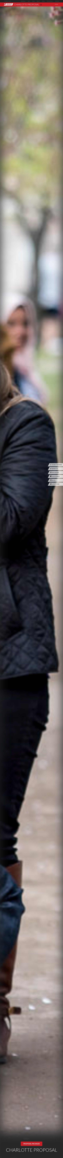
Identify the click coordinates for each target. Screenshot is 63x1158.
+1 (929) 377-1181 (7, 1)
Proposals (23, 1)
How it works (57, 465)
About (38, 1)
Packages (55, 472)
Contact (57, 1)
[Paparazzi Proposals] (8, 4)
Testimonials (50, 1)
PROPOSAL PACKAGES (31, 1144)
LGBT (29, 1)
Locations (55, 484)
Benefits (55, 468)
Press (43, 1)
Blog (33, 1)
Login (56, 4)
